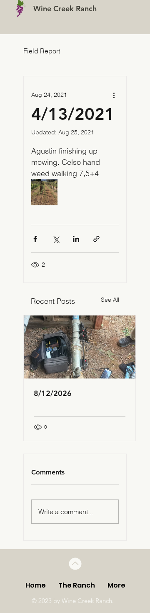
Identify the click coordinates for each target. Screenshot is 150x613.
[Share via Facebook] (35, 239)
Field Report (41, 51)
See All (110, 299)
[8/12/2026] (79, 346)
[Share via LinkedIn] (76, 239)
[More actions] (114, 95)
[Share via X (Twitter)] (56, 239)
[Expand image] (44, 192)
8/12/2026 (53, 393)
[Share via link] (96, 239)
